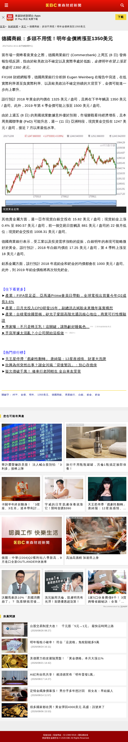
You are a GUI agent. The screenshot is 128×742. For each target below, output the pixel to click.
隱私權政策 (83, 735)
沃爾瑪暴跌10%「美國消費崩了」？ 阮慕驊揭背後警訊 (21, 600)
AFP (15, 394)
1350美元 (43, 394)
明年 (31, 394)
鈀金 (97, 394)
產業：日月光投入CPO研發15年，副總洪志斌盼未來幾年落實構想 (59, 308)
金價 (23, 394)
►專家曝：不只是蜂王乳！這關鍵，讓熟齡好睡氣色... (46, 327)
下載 (121, 16)
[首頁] (64, 4)
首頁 (2, 26)
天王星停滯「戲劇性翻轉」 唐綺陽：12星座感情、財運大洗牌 (55, 359)
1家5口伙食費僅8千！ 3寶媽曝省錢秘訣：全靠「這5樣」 (107, 600)
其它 (23, 26)
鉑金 (89, 394)
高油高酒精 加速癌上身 (82, 557)
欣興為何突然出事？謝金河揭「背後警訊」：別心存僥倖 (51, 365)
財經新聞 (13, 26)
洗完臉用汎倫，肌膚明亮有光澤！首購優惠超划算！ (64, 599)
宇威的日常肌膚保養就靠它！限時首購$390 (64, 506)
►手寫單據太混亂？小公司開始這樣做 (33, 333)
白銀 (81, 394)
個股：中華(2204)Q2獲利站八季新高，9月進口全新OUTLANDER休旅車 (32, 559)
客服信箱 (47, 735)
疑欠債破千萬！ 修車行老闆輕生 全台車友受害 (43, 371)
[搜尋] (121, 8)
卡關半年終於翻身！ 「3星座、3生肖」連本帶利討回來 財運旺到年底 (21, 506)
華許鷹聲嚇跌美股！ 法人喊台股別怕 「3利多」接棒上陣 (32, 466)
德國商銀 (57, 394)
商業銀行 (70, 394)
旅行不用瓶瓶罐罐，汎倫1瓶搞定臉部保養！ (96, 466)
